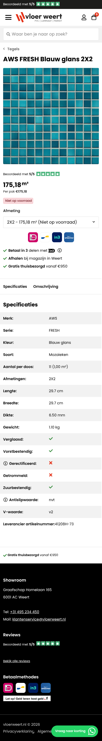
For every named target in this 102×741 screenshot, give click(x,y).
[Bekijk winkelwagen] (94, 17)
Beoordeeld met (19, 4)
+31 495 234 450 (24, 611)
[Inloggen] (84, 17)
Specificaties (15, 286)
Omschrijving (45, 286)
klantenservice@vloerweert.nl (39, 619)
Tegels (13, 49)
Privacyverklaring (18, 731)
